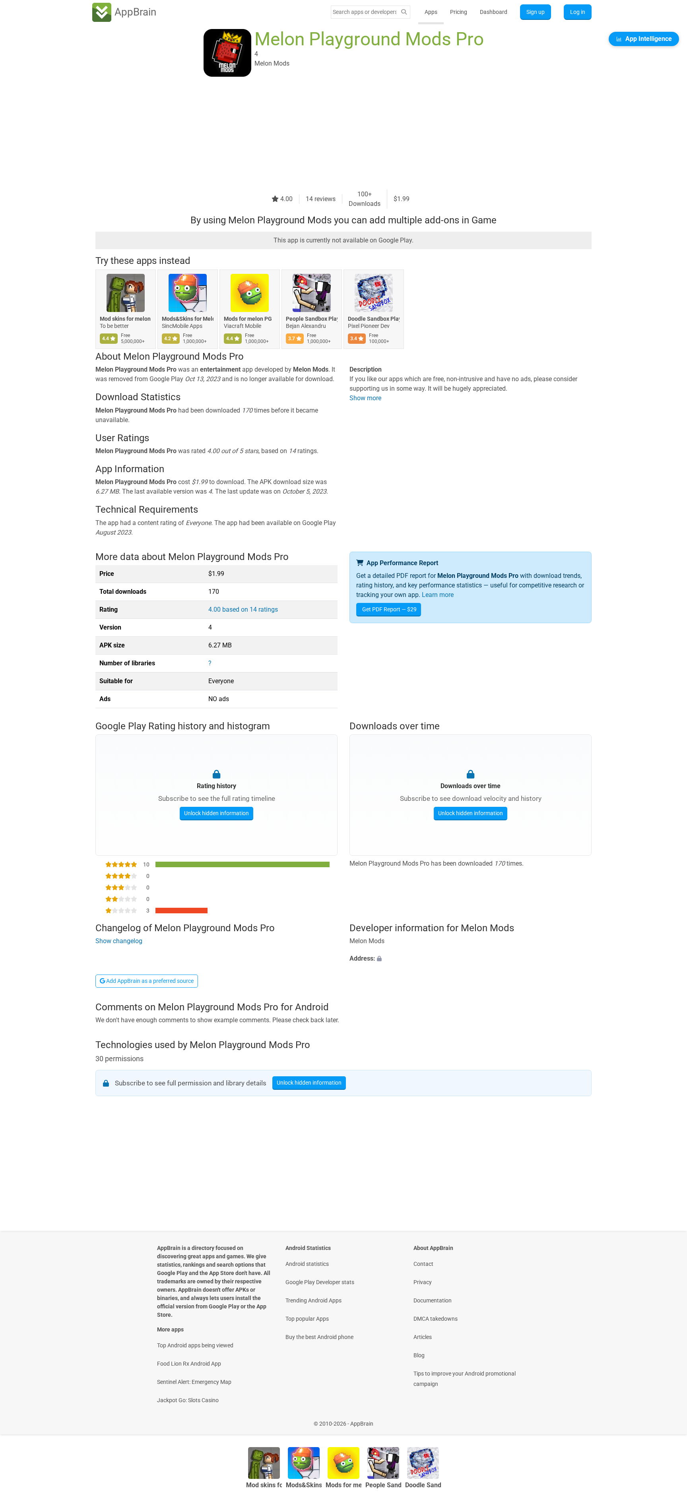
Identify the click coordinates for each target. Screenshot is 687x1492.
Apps (431, 12)
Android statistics (307, 1264)
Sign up (535, 12)
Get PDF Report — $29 (389, 609)
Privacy (422, 1282)
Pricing (458, 12)
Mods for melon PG (248, 319)
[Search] (404, 12)
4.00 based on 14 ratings (243, 609)
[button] (470, 958)
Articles (422, 1337)
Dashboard (493, 12)
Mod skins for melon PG (125, 319)
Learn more (438, 595)
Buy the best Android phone (319, 1337)
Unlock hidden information (216, 813)
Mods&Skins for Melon (187, 319)
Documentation (432, 1300)
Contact (423, 1264)
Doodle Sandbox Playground (374, 319)
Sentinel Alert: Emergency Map (194, 1382)
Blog (419, 1355)
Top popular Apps (307, 1319)
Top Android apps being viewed (195, 1345)
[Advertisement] (333, 134)
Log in (577, 12)
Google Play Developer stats (319, 1282)
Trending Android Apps (313, 1300)
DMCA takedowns (435, 1319)
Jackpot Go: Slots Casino (188, 1400)
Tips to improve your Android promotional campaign (464, 1378)
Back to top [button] (667, 1419)
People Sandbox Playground (312, 319)
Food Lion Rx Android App (189, 1363)
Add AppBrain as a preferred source (149, 981)
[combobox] (364, 12)
